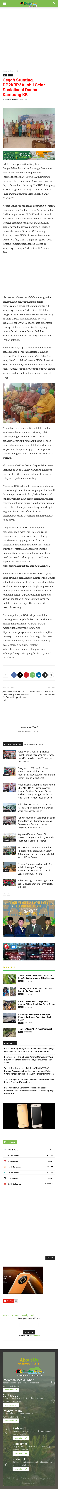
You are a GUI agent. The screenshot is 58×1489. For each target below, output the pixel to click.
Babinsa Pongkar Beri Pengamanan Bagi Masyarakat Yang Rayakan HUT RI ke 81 (36, 883)
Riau (11, 71)
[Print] (45, 675)
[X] (20, 675)
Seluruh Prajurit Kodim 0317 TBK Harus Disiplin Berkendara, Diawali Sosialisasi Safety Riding (35, 807)
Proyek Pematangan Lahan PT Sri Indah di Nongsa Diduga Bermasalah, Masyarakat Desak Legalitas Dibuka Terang (35, 868)
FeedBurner (35, 1336)
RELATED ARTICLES (12, 744)
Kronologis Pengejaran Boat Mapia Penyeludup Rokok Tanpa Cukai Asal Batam (34, 1017)
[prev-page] (4, 894)
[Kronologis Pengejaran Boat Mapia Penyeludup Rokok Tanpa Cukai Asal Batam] (9, 1018)
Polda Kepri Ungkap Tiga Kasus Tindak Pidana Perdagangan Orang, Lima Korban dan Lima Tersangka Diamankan (36, 756)
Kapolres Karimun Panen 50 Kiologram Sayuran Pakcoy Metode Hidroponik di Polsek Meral (36, 837)
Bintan (6, 791)
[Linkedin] (38, 675)
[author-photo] (29, 723)
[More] (51, 675)
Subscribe (49, 1184)
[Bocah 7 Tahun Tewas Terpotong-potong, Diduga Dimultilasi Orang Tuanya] (9, 1005)
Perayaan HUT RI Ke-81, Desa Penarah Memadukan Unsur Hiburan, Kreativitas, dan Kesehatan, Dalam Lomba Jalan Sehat (36, 773)
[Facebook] (14, 675)
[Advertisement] (29, 38)
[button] (4, 3)
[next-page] (8, 894)
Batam (6, 758)
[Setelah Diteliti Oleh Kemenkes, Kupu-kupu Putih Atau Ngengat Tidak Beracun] (9, 979)
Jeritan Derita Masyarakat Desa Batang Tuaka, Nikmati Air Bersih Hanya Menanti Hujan (16, 695)
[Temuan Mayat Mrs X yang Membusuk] (9, 1032)
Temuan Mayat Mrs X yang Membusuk (35, 1029)
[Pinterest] (26, 675)
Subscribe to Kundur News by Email (18, 1315)
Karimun (6, 775)
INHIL (18, 71)
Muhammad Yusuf (11, 99)
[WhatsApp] (32, 675)
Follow (50, 1155)
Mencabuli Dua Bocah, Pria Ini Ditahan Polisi (42, 693)
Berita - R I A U (10, 967)
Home (5, 71)
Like (51, 1150)
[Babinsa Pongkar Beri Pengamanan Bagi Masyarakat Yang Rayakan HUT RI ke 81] (9, 882)
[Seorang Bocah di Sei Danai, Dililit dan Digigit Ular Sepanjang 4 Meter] (9, 992)
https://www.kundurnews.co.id (29, 731)
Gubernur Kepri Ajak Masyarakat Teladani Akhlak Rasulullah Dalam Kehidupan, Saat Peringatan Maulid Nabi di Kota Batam (36, 852)
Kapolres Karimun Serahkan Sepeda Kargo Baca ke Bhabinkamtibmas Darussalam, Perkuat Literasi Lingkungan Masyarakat (36, 822)
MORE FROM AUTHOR (33, 744)
